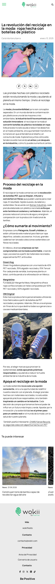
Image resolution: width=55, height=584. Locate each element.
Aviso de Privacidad (27, 554)
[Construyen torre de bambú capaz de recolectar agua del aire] (24, 466)
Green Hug (8, 262)
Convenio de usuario (27, 559)
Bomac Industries (38, 205)
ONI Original (8, 294)
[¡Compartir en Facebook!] (19, 86)
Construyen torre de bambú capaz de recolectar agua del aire (21, 493)
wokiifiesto (28, 528)
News (4, 487)
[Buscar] (52, 4)
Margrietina (8, 279)
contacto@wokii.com (27, 540)
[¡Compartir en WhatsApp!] (36, 86)
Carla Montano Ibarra (11, 38)
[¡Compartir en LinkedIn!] (30, 86)
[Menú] (4, 4)
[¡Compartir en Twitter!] (24, 86)
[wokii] (29, 4)
